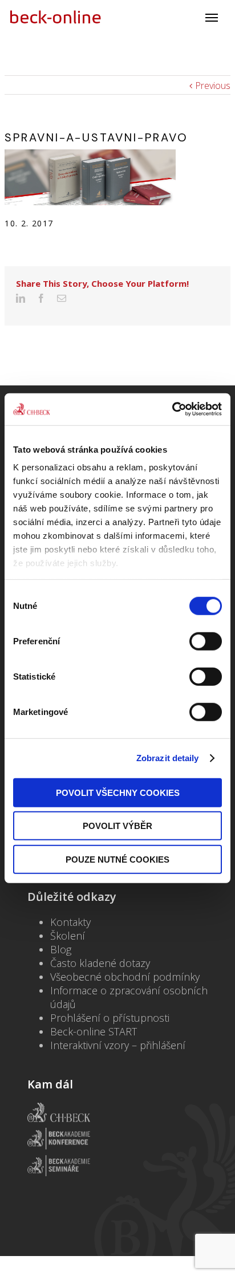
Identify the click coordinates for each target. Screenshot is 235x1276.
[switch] (205, 641)
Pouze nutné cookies (117, 859)
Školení (67, 935)
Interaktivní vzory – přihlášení (117, 1045)
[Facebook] (41, 298)
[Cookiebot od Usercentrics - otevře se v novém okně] (172, 409)
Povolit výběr (117, 826)
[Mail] (61, 298)
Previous (212, 85)
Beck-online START (93, 1031)
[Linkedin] (20, 298)
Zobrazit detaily (167, 758)
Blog (60, 949)
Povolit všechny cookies (118, 792)
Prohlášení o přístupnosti (109, 1018)
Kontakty (70, 922)
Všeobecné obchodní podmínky (125, 977)
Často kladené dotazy (100, 963)
